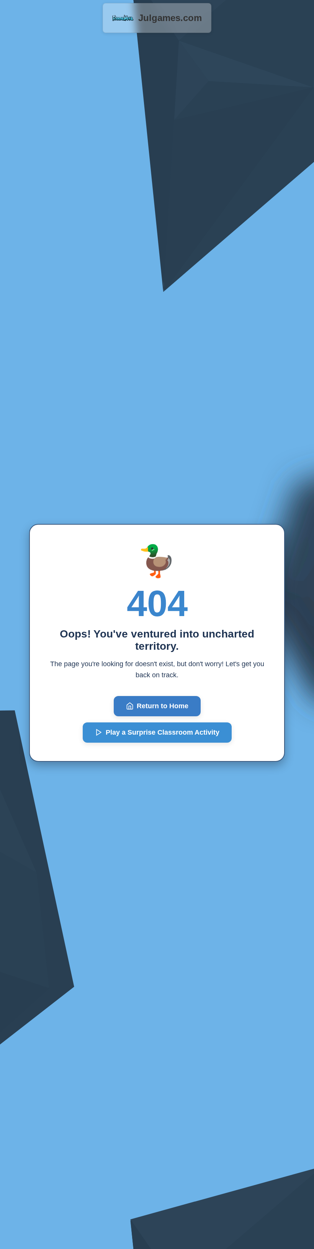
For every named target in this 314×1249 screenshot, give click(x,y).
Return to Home (162, 706)
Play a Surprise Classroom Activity (162, 732)
